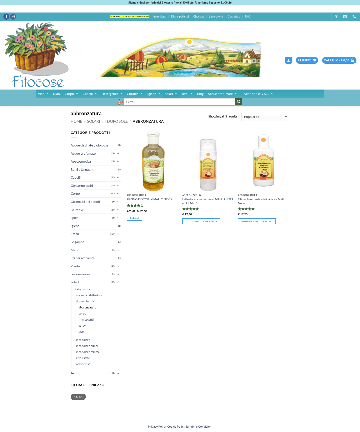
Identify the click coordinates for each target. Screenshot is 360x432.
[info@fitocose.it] (345, 17)
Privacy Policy (157, 426)
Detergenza (109, 94)
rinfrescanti (86, 319)
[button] (288, 60)
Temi (185, 94)
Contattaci (234, 16)
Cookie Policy (176, 426)
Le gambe (77, 242)
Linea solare (82, 339)
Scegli (134, 217)
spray (82, 325)
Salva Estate (82, 358)
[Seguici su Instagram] (13, 17)
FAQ (247, 16)
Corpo (69, 94)
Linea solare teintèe (87, 352)
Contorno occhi (82, 185)
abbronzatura (87, 307)
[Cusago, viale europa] (337, 17)
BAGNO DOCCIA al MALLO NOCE (149, 199)
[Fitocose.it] (76, 55)
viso (81, 331)
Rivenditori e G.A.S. (255, 94)
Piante (75, 266)
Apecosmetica (81, 161)
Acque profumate (220, 94)
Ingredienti (159, 16)
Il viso (75, 234)
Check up (198, 16)
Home (76, 121)
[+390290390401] (354, 17)
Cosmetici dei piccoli (85, 201)
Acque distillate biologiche (89, 145)
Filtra (78, 396)
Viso (41, 94)
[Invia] (238, 101)
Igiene (151, 94)
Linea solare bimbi (86, 345)
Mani (57, 94)
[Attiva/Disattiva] (118, 153)
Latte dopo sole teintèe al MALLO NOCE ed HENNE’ (208, 201)
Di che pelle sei (180, 16)
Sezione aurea (80, 274)
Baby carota (82, 289)
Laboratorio (216, 16)
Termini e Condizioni (199, 426)
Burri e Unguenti (82, 169)
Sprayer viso (82, 364)
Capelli (88, 94)
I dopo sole (116, 121)
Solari (169, 94)
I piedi (75, 218)
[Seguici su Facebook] (6, 17)
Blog (200, 94)
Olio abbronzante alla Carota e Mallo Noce (261, 201)
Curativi (133, 94)
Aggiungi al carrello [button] (201, 221)
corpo (82, 313)
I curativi (77, 210)
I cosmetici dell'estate (88, 295)
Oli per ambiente (83, 258)
